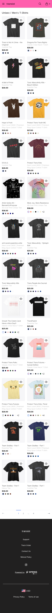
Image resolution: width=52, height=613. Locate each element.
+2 (43, 211)
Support (26, 539)
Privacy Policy (19, 597)
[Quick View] (21, 20)
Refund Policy (26, 557)
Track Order (26, 545)
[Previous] (4, 512)
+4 (43, 415)
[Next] (48, 512)
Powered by (20, 572)
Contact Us (26, 551)
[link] (13, 28)
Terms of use (33, 597)
